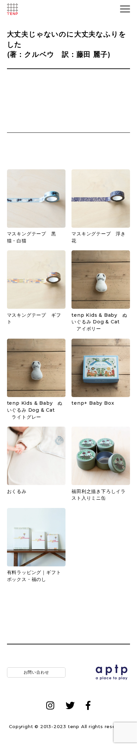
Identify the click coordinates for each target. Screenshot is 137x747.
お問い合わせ (36, 672)
